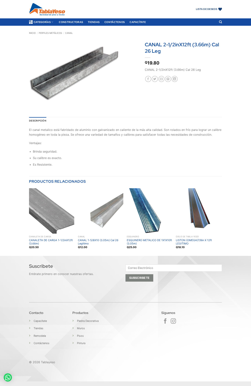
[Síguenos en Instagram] (173, 321)
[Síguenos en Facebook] (165, 321)
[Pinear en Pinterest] (168, 79)
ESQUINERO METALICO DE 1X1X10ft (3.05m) (149, 242)
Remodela (40, 335)
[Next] (221, 221)
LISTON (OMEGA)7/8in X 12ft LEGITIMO (194, 242)
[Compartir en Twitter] (155, 79)
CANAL (69, 33)
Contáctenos (114, 22)
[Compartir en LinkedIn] (175, 79)
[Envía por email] (161, 79)
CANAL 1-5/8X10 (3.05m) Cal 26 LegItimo (98, 242)
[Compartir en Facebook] (148, 79)
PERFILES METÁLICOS (50, 33)
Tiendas (94, 22)
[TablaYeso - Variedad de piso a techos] (47, 9)
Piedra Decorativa (88, 320)
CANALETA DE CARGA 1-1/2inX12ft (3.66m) (51, 242)
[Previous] (29, 221)
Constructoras (71, 22)
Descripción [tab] (37, 120)
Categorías (42, 22)
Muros (81, 328)
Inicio (32, 33)
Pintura (81, 343)
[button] (220, 22)
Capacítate (138, 22)
